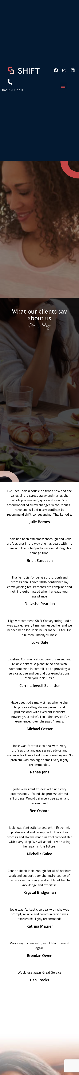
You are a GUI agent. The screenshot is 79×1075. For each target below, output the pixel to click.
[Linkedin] (72, 70)
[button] (63, 85)
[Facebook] (56, 70)
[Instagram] (64, 70)
